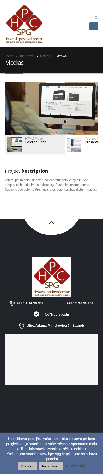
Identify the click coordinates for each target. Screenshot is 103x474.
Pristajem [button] (27, 466)
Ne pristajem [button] (51, 466)
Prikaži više (75, 466)
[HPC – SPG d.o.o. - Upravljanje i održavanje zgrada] (24, 24)
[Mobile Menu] (93, 26)
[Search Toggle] (96, 17)
